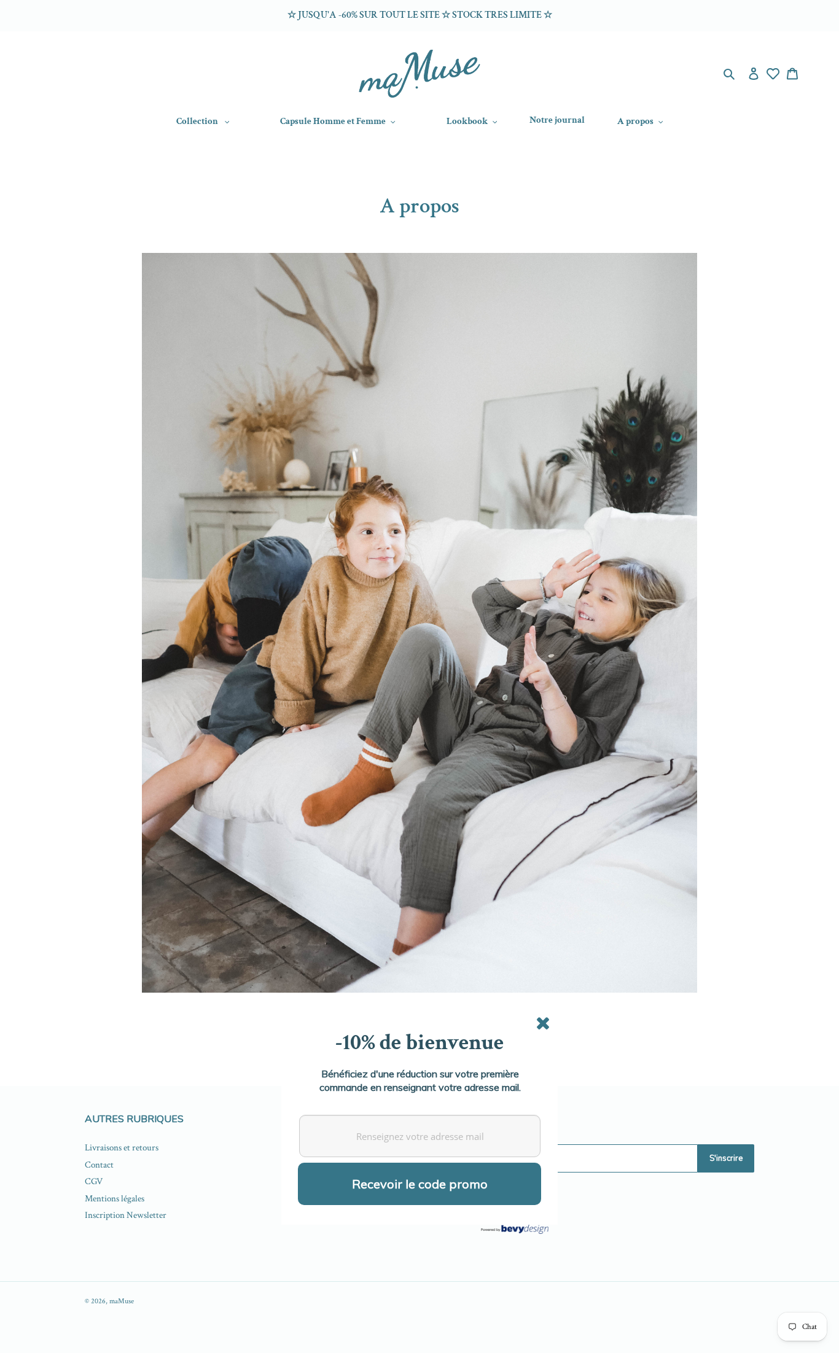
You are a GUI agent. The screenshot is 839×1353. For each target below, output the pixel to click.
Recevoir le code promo (420, 1184)
